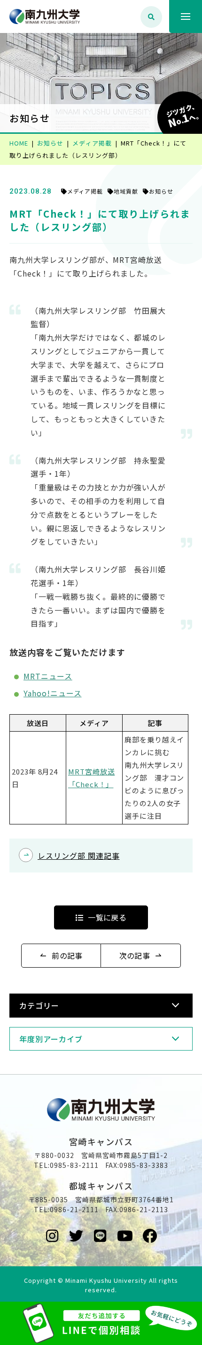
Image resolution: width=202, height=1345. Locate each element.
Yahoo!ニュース (52, 693)
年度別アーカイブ (51, 1038)
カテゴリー (39, 1005)
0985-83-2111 (74, 1165)
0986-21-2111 (74, 1209)
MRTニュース (47, 676)
